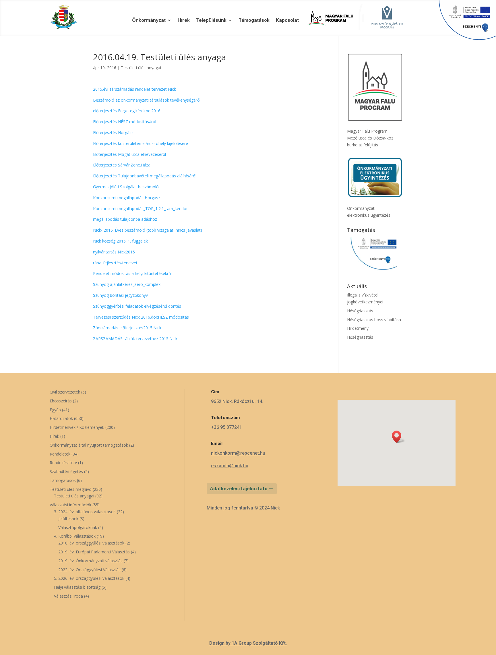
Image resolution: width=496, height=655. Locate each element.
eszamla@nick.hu (229, 465)
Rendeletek (60, 454)
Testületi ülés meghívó (71, 489)
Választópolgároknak (77, 527)
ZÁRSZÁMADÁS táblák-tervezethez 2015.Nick (135, 338)
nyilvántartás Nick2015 (114, 252)
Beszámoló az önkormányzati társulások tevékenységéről (146, 100)
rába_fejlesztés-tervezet (115, 263)
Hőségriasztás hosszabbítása (374, 319)
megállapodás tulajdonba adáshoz (125, 219)
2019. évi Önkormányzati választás (90, 560)
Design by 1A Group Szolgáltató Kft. (248, 643)
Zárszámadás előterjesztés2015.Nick (127, 327)
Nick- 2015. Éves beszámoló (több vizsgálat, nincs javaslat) (147, 230)
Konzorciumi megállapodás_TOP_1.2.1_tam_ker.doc (140, 208)
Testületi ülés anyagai (141, 67)
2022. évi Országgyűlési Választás (89, 569)
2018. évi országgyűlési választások (91, 543)
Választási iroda (68, 596)
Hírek (184, 20)
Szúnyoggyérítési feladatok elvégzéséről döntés (137, 306)
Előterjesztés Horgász (113, 132)
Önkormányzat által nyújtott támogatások (89, 445)
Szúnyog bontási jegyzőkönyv (120, 295)
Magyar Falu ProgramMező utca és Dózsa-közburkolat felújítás (370, 138)
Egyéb (55, 409)
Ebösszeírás (61, 401)
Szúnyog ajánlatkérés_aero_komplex (126, 284)
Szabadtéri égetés (66, 471)
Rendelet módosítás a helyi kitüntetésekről (132, 273)
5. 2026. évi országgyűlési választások (89, 578)
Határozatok (61, 418)
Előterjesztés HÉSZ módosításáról (124, 121)
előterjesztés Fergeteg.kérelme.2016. (127, 110)
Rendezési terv (63, 462)
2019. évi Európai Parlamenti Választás (94, 552)
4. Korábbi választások (75, 536)
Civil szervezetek (65, 392)
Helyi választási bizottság (77, 587)
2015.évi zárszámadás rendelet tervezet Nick (134, 89)
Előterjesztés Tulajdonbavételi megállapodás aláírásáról (144, 176)
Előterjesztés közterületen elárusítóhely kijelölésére (140, 143)
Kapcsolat (287, 20)
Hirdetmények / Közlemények (77, 427)
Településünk (211, 20)
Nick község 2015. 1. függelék (120, 241)
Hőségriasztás (360, 310)
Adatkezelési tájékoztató (239, 488)
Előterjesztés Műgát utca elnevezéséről (129, 154)
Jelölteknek (68, 518)
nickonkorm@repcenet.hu (238, 453)
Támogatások (254, 20)
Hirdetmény (358, 328)
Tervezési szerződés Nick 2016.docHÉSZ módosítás (141, 317)
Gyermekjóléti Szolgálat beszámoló (126, 186)
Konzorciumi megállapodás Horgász (126, 197)
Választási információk (70, 504)
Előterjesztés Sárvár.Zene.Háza (121, 165)
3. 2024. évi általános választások (85, 511)
